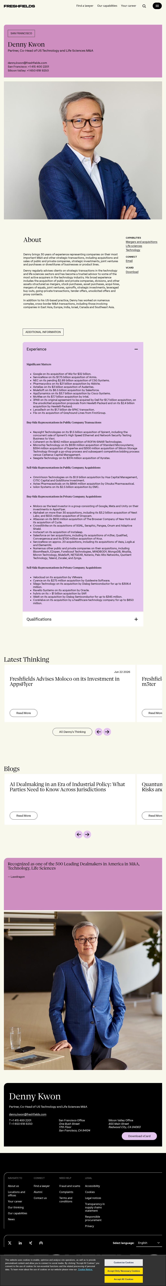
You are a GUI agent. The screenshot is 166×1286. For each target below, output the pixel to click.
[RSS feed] (41, 1243)
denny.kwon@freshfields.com (27, 62)
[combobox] (149, 1243)
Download (132, 272)
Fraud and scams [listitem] (69, 1186)
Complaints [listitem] (66, 1192)
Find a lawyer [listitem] (42, 1186)
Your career (128, 5)
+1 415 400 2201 (38, 66)
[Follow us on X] (10, 1243)
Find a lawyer (84, 5)
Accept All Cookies (123, 1279)
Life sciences (134, 246)
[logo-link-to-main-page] (19, 7)
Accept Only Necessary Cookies (123, 1271)
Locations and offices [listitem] (16, 1193)
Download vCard (139, 1136)
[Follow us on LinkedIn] (20, 1243)
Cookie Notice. (85, 1269)
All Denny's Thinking (72, 731)
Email (129, 260)
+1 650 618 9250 (38, 70)
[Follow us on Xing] (31, 1243)
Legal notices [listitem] (93, 1198)
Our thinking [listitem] (16, 1207)
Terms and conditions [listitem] (65, 1199)
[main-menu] (157, 5)
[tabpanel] (83, 693)
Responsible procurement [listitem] (93, 1218)
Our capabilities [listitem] (17, 1213)
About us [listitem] (13, 1186)
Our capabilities (107, 5)
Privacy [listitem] (89, 1226)
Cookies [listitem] (90, 1192)
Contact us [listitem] (40, 1198)
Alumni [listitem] (38, 1192)
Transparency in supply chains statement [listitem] (95, 1207)
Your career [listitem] (15, 1201)
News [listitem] (11, 1219)
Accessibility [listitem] (92, 1186)
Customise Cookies (124, 1262)
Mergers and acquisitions (141, 241)
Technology (133, 250)
